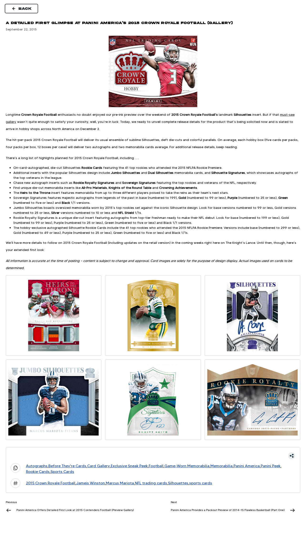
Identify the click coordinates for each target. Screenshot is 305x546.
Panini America (247, 466)
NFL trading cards (151, 483)
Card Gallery (98, 466)
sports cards (200, 483)
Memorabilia (221, 466)
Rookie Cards (38, 471)
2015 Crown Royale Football (50, 483)
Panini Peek (270, 466)
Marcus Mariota (120, 483)
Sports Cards (62, 471)
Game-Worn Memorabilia (186, 466)
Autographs (36, 466)
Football (156, 466)
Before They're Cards (67, 466)
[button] (153, 455)
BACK (25, 8)
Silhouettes (178, 483)
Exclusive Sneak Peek (129, 466)
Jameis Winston (90, 483)
